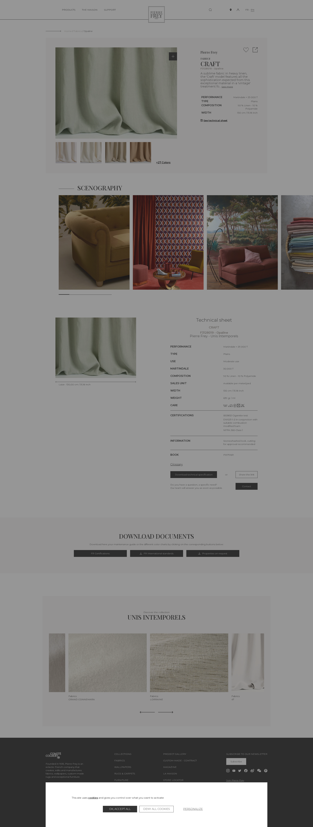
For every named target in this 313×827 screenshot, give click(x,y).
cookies (93, 797)
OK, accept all (120, 809)
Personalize (193, 809)
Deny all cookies (156, 809)
